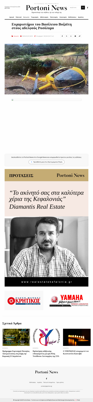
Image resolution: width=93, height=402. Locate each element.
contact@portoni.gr (46, 386)
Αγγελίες (39, 382)
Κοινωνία (16, 36)
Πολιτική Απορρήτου (49, 382)
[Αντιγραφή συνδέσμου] (79, 36)
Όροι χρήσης (60, 382)
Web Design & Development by (69, 400)
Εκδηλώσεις (32, 382)
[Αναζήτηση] (83, 7)
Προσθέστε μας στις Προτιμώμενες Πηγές (46, 162)
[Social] (87, 7)
